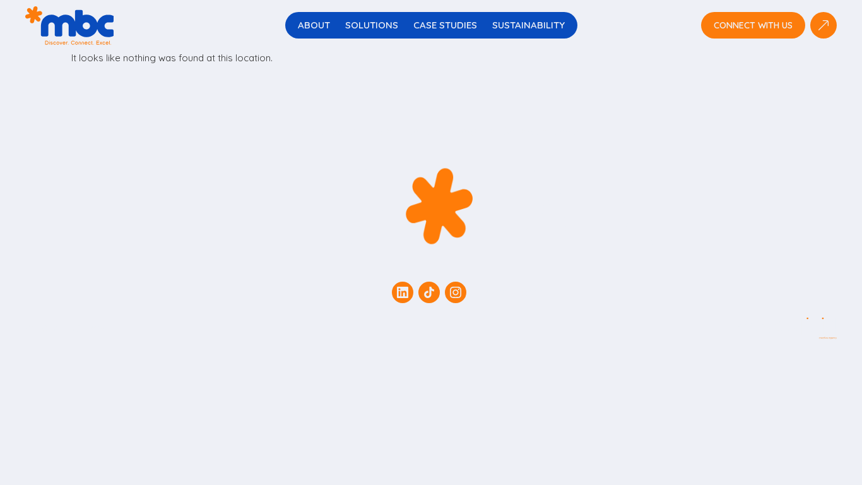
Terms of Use (349, 292)
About (314, 25)
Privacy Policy (511, 292)
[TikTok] (429, 292)
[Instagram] (455, 292)
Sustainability (528, 25)
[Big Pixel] (786, 328)
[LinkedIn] (402, 292)
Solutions (371, 25)
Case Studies (445, 25)
